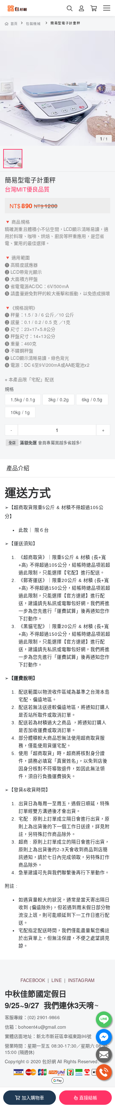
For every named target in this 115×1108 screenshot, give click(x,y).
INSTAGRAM (81, 980)
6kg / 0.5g (92, 399)
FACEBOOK (32, 980)
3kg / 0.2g (58, 399)
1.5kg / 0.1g (23, 399)
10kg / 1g (20, 412)
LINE (56, 980)
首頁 (14, 23)
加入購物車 (33, 1097)
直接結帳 (88, 1097)
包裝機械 (33, 23)
